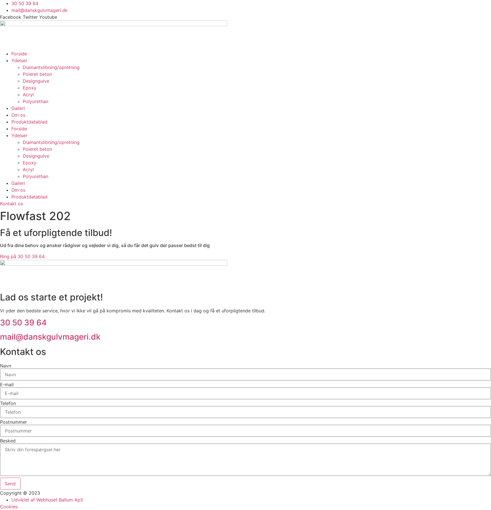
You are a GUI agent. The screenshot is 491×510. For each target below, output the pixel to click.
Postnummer (13, 422)
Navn (5, 365)
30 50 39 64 (23, 322)
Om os (18, 115)
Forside (19, 54)
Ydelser (19, 60)
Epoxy (29, 88)
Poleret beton (37, 74)
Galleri (18, 108)
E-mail (7, 384)
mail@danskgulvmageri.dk (50, 337)
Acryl (28, 94)
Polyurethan (35, 101)
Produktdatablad (29, 122)
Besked (8, 440)
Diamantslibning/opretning (51, 67)
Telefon (8, 403)
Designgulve (36, 81)
